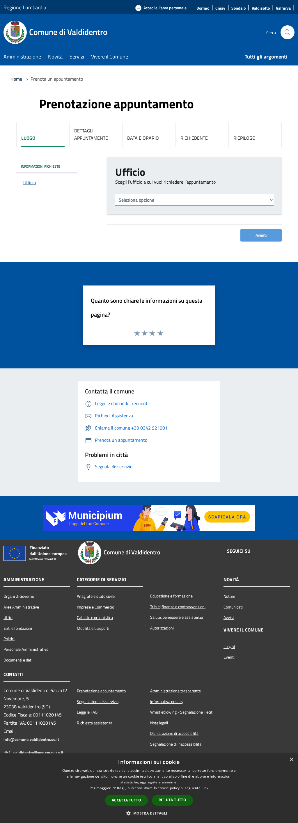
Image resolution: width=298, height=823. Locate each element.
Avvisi (229, 617)
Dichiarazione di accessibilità (174, 733)
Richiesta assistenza (94, 723)
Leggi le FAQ (87, 712)
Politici (9, 639)
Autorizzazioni (162, 628)
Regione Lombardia (24, 7)
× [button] (291, 760)
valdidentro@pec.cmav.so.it (38, 752)
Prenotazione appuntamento (101, 691)
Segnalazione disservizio (97, 701)
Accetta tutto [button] (126, 800)
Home (16, 78)
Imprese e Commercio (95, 607)
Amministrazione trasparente (175, 691)
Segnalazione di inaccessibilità (175, 744)
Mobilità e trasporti (93, 628)
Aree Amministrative (21, 607)
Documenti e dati (17, 660)
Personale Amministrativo (25, 649)
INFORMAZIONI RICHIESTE (40, 166)
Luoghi (229, 646)
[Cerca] (288, 32)
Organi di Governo (18, 596)
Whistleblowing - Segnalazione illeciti (181, 712)
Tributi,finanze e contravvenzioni (177, 607)
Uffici (8, 617)
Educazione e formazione (171, 596)
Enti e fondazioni (17, 628)
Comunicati (233, 607)
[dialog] (149, 788)
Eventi (229, 657)
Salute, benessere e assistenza (176, 617)
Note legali (159, 723)
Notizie (229, 596)
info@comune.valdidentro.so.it (31, 739)
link (205, 787)
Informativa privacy (166, 701)
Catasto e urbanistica (95, 617)
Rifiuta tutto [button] (172, 799)
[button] (149, 813)
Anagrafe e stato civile (96, 596)
